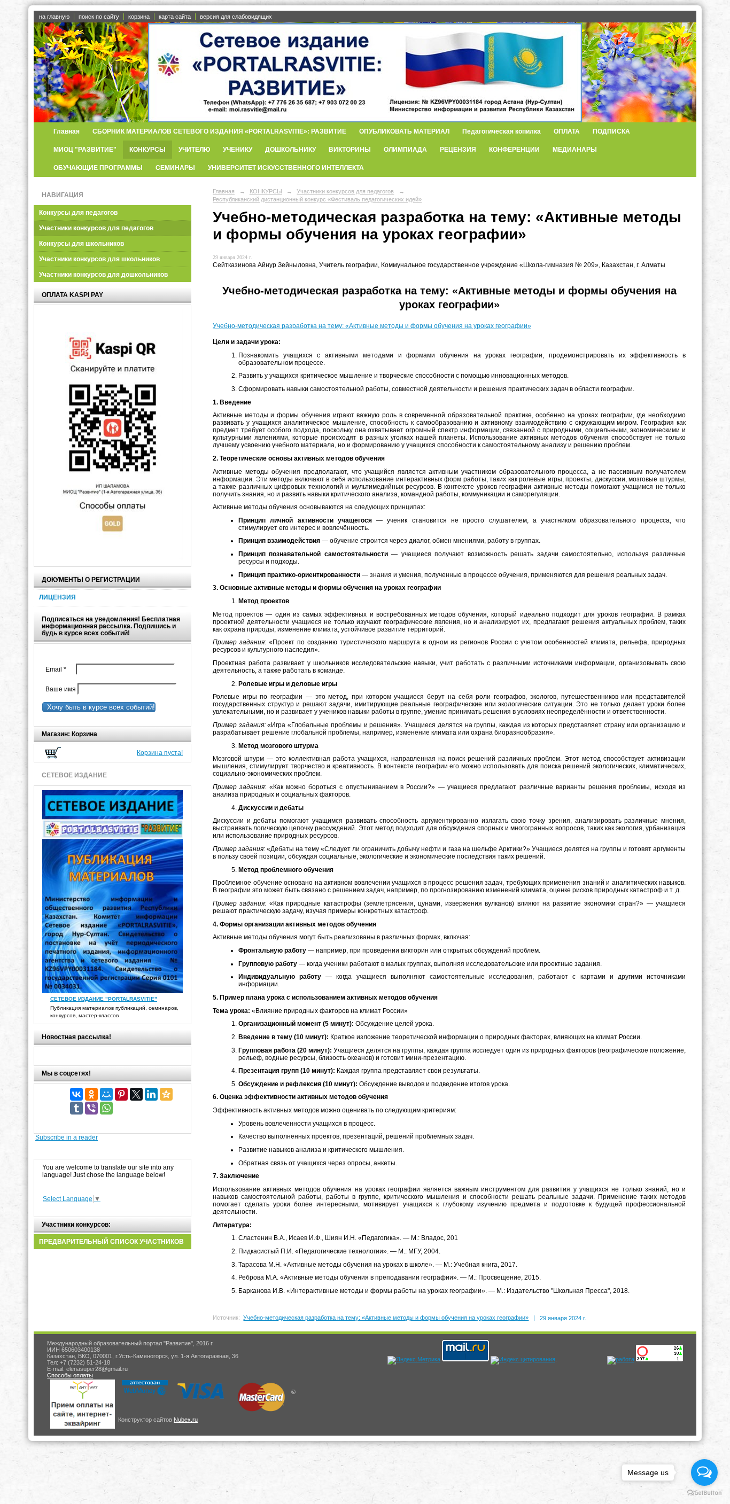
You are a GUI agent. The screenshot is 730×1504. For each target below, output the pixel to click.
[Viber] (91, 1108)
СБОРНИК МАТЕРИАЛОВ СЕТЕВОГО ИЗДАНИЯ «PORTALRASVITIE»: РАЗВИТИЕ (219, 131)
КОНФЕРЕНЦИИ (514, 149)
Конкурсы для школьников (81, 243)
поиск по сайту (99, 16)
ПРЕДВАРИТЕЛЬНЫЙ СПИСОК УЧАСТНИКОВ (111, 1241)
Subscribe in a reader (66, 1137)
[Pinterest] (121, 1094)
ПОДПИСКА (611, 131)
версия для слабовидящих (236, 16)
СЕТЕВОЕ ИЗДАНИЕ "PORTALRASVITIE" (103, 999)
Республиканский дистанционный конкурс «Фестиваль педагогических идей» (317, 199)
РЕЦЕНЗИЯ (458, 149)
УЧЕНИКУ (237, 149)
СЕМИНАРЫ (175, 168)
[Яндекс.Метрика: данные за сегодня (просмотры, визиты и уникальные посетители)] (413, 1360)
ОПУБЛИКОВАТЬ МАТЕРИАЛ (404, 131)
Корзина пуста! (160, 753)
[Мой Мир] (106, 1094)
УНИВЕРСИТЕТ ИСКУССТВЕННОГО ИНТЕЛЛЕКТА (286, 168)
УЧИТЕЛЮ (194, 149)
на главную (54, 16)
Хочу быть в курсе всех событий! (99, 707)
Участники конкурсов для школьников (99, 259)
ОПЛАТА (567, 131)
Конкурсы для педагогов (78, 212)
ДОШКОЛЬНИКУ (290, 149)
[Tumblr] (76, 1108)
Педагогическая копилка (501, 131)
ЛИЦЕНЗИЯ (57, 597)
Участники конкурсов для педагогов (96, 228)
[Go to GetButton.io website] (704, 1493)
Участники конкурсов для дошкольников (103, 274)
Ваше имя (59, 689)
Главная (66, 131)
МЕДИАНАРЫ (575, 149)
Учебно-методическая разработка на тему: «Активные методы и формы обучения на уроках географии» (372, 326)
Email (58, 669)
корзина (139, 16)
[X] (136, 1094)
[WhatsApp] (106, 1108)
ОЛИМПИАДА (405, 149)
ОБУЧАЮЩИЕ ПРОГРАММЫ (98, 168)
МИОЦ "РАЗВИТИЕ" (85, 149)
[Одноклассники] (91, 1094)
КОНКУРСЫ (147, 149)
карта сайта (175, 16)
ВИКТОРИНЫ (350, 149)
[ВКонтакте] (76, 1094)
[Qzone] (166, 1094)
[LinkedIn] (151, 1094)
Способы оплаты (70, 1375)
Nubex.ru (186, 1419)
